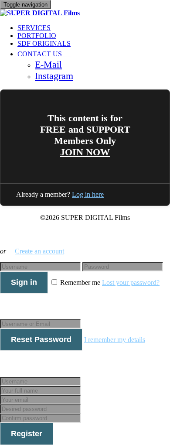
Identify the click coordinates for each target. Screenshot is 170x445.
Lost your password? (131, 282)
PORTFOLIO (36, 35)
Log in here (88, 194)
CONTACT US (40, 54)
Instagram (54, 75)
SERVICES (34, 27)
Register (26, 433)
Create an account (39, 251)
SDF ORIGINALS (44, 43)
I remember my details (114, 339)
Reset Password (41, 339)
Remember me (80, 282)
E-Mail (48, 64)
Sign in (24, 282)
